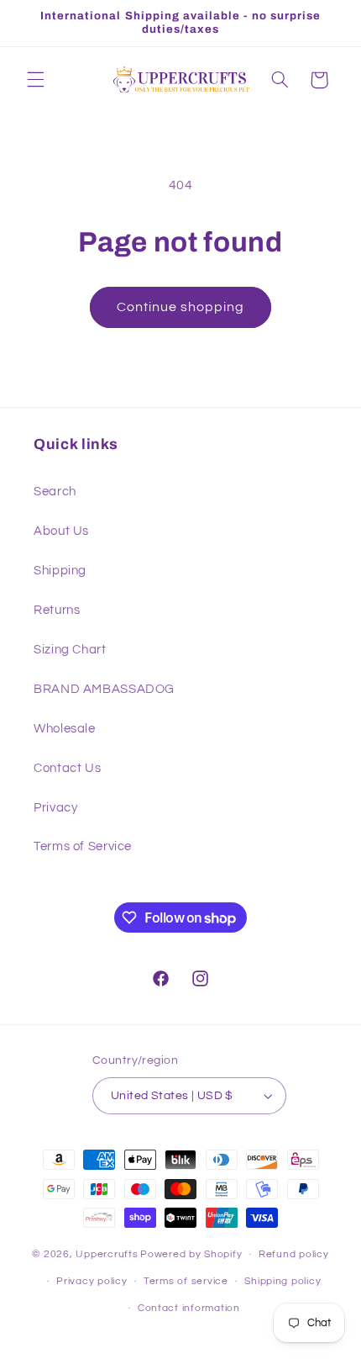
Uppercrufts (107, 1254)
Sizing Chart (70, 649)
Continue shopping (181, 307)
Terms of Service (83, 846)
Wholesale (65, 728)
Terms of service (186, 1281)
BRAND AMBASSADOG (104, 689)
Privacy (55, 807)
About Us (61, 531)
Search (55, 491)
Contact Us (67, 768)
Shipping (60, 570)
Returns (57, 610)
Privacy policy (91, 1281)
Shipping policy (282, 1281)
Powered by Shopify (191, 1254)
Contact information (189, 1308)
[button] (35, 80)
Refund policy (294, 1254)
